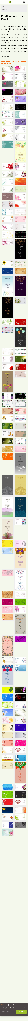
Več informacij (6, 1011)
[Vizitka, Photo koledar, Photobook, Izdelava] (13, 2)
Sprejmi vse (21, 1011)
